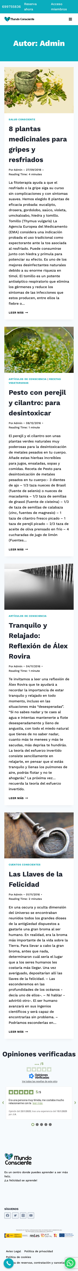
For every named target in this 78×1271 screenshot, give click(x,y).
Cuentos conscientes (25, 864)
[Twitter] (15, 1215)
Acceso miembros (59, 6)
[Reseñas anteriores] (2, 1103)
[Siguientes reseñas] (75, 1103)
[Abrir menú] (70, 19)
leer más (38, 1103)
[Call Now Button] (9, 1263)
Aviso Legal (13, 1251)
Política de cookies (18, 1257)
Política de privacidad (38, 1251)
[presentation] (39, 90)
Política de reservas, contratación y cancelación (38, 1262)
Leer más (18, 312)
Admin (18, 169)
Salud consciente (22, 119)
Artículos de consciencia (28, 379)
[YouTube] (31, 1215)
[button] (70, 1263)
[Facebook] (7, 1215)
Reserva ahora (30, 6)
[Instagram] (23, 1215)
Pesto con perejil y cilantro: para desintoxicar (37, 402)
